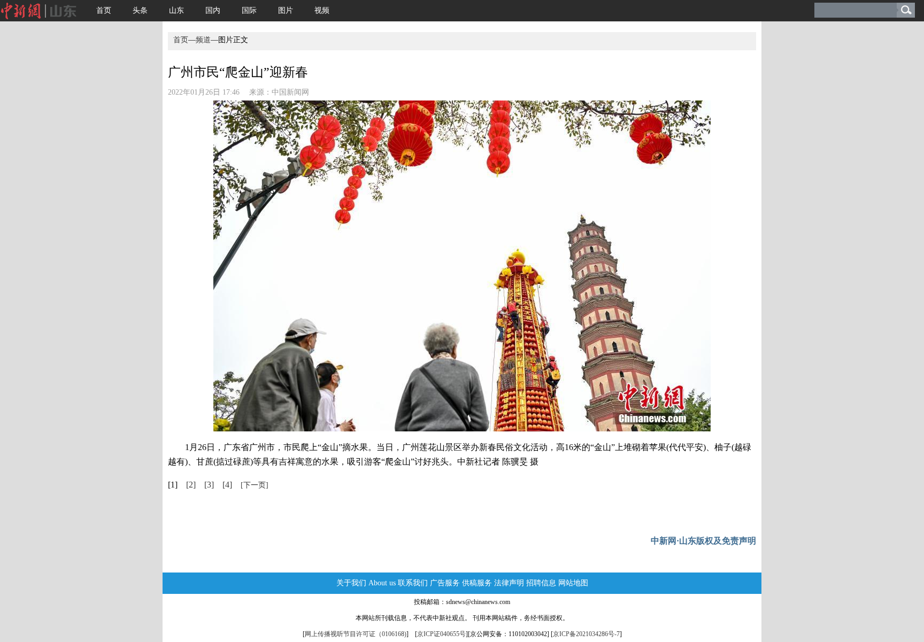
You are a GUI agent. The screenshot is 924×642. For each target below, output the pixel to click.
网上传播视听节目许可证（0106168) (355, 634)
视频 (321, 10)
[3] (209, 484)
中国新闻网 (290, 92)
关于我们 (351, 583)
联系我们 (413, 583)
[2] (191, 484)
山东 (176, 10)
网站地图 (573, 583)
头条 (140, 10)
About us (382, 583)
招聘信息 (541, 583)
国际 (249, 10)
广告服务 (445, 583)
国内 (212, 10)
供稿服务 (477, 583)
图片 (285, 10)
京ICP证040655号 (441, 634)
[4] (227, 484)
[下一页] (254, 485)
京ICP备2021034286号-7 (586, 634)
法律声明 (509, 583)
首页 (103, 10)
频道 (203, 40)
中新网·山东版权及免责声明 (703, 540)
